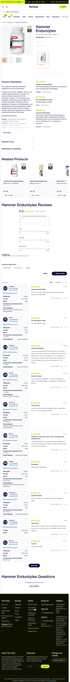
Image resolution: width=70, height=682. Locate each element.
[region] (34, 2)
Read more (6, 132)
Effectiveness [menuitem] (7, 268)
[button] (44, 37)
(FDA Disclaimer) (51, 680)
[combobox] (34, 12)
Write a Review (61, 274)
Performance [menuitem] (18, 268)
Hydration (10, 22)
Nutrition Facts (8, 142)
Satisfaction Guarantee (11, 149)
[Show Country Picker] (23, 2)
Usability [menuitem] (27, 268)
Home (4, 22)
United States (58, 660)
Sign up (45, 666)
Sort (51, 282)
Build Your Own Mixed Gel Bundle (55, 2)
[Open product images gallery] (29, 52)
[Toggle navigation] (3, 6)
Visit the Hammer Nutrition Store (46, 34)
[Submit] (4, 12)
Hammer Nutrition (21, 22)
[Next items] (67, 180)
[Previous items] (2, 180)
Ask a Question (35, 586)
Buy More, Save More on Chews (28, 2)
